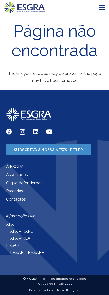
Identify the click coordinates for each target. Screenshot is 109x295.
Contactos (16, 199)
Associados (17, 174)
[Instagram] (22, 132)
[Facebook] (9, 132)
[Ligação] (24, 7)
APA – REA (20, 238)
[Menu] (102, 7)
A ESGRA (15, 166)
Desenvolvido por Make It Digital (54, 290)
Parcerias (14, 191)
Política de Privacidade (54, 283)
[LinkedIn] (35, 132)
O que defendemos (24, 183)
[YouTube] (49, 132)
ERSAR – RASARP (27, 252)
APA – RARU (21, 231)
